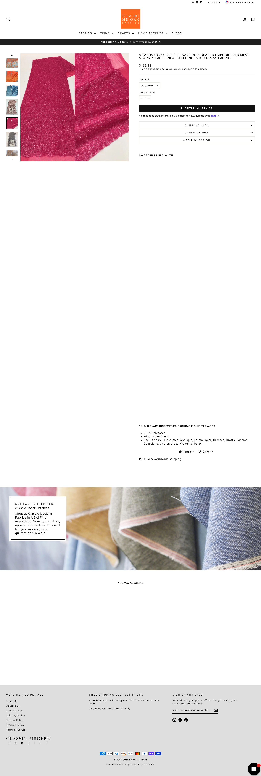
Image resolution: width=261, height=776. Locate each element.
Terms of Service (16, 729)
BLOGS (177, 33)
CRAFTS (124, 33)
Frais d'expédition (150, 68)
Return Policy (14, 710)
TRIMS (105, 33)
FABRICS (86, 33)
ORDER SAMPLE (197, 132)
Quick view (36, 647)
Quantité (147, 92)
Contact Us (13, 705)
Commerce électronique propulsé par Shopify (130, 764)
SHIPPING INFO (197, 125)
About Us (11, 701)
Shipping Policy (15, 715)
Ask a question (197, 140)
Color (144, 79)
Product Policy (15, 724)
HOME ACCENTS (151, 33)
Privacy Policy (15, 720)
